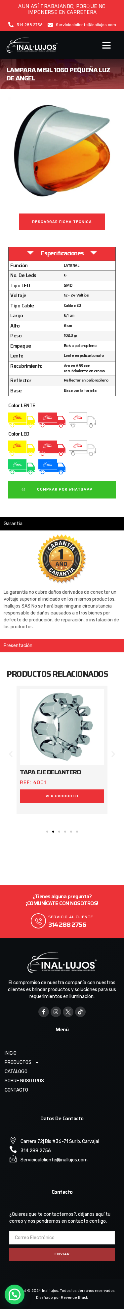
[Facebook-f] (43, 1012)
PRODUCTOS (18, 1062)
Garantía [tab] (13, 523)
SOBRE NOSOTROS (24, 1081)
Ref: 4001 (33, 782)
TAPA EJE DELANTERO (50, 772)
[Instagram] (56, 1012)
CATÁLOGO (16, 1071)
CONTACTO (16, 1090)
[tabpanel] (62, 584)
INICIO (11, 1053)
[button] (106, 45)
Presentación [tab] (18, 645)
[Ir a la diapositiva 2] (53, 832)
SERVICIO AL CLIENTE (70, 917)
